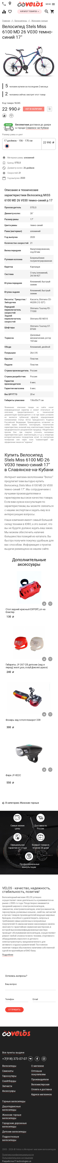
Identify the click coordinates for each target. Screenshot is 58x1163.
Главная (6, 21)
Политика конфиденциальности (18, 1155)
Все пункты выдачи (13, 1052)
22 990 (48, 144)
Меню (48, 4)
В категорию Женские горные (22, 802)
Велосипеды (21, 21)
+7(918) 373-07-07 (14, 1059)
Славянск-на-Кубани (37, 128)
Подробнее (7, 955)
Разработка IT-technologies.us (16, 1161)
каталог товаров (28, 11)
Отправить (14, 1009)
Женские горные (39, 21)
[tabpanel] (29, 60)
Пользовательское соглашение (17, 1158)
